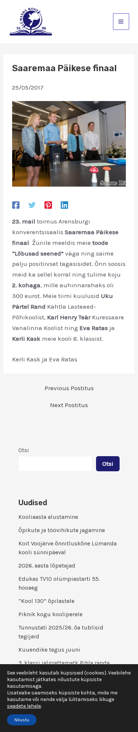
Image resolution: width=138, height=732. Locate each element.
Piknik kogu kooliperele (50, 614)
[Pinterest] (48, 205)
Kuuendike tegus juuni (49, 649)
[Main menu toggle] (121, 21)
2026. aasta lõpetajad (46, 565)
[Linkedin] (64, 205)
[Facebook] (16, 205)
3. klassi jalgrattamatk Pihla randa (64, 662)
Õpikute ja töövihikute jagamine (61, 530)
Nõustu (21, 719)
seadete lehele (24, 706)
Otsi (23, 450)
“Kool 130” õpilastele (46, 600)
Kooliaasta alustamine (48, 516)
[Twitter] (32, 205)
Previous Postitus (69, 388)
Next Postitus (69, 405)
